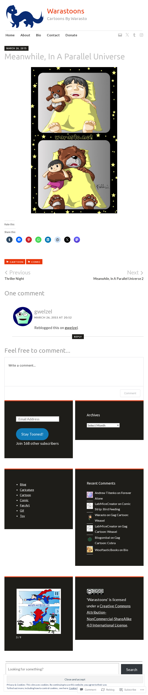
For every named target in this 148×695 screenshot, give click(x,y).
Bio (38, 35)
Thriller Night (17, 275)
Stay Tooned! (32, 434)
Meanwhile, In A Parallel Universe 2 (118, 275)
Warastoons (65, 11)
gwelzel (43, 311)
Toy (22, 516)
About (25, 35)
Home (10, 35)
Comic (35, 261)
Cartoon (16, 261)
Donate (71, 35)
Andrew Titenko (106, 493)
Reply (78, 336)
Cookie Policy (76, 688)
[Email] (119, 32)
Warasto (100, 515)
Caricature (27, 489)
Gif (22, 510)
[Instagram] (140, 32)
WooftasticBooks (107, 550)
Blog (23, 484)
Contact (53, 35)
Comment (130, 393)
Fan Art (25, 505)
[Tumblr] (133, 32)
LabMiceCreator (106, 503)
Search (131, 669)
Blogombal (102, 537)
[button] (19, 611)
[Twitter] (126, 32)
